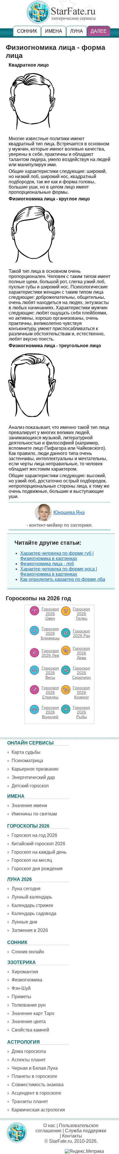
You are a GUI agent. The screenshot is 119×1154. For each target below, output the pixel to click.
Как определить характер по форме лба (62, 579)
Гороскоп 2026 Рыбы (81, 712)
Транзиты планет (30, 1101)
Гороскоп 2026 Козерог (81, 692)
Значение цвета (29, 1021)
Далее (99, 31)
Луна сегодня (26, 888)
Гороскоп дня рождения (37, 868)
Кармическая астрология (38, 1109)
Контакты (72, 1135)
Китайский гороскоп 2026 (38, 843)
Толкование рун (29, 1005)
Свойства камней (30, 1029)
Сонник (27, 31)
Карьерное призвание (35, 769)
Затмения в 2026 (30, 930)
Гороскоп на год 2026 (34, 835)
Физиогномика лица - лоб (47, 563)
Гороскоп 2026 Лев (50, 653)
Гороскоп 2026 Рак (81, 633)
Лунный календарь (32, 897)
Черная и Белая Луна (35, 1068)
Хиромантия (25, 971)
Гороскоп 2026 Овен (50, 614)
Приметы (21, 996)
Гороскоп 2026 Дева (81, 653)
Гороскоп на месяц (32, 860)
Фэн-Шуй (21, 988)
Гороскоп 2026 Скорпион (81, 673)
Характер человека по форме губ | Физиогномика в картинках (57, 556)
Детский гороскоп (30, 785)
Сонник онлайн (28, 951)
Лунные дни (24, 921)
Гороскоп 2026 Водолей (50, 712)
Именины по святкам (34, 813)
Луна (76, 31)
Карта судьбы (26, 752)
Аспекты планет (29, 1059)
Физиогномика (27, 979)
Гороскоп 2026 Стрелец (50, 692)
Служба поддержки (85, 1130)
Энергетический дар (33, 777)
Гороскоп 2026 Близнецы (50, 633)
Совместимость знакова (38, 1084)
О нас (49, 1125)
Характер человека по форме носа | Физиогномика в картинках (58, 571)
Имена (53, 31)
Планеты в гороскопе (34, 1076)
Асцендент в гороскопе (36, 1093)
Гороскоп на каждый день (39, 852)
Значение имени (29, 805)
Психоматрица (27, 760)
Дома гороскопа (29, 1051)
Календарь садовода (34, 913)
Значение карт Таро (33, 1013)
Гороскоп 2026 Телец (81, 614)
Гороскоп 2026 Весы (50, 673)
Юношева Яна (69, 512)
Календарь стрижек (32, 905)
